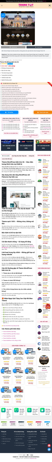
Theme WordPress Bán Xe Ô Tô (18, 377)
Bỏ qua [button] (44, 1)
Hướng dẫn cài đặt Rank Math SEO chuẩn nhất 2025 (46, 344)
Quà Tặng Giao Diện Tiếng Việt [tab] (19, 155)
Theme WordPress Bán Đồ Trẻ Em (6, 358)
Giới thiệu (4, 434)
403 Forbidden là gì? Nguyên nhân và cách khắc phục (46, 349)
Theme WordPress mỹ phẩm (9, 338)
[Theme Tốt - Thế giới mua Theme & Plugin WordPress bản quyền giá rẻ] (26, 5)
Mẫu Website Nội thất (17, 60)
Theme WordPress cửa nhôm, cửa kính (18, 396)
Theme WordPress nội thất (9, 336)
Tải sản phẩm (44, 443)
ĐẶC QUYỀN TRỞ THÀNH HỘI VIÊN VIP (30, 119)
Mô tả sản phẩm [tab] (6, 155)
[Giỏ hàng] (49, 5)
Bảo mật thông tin (6, 441)
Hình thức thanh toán (19, 436)
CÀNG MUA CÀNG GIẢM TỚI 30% (11, 118)
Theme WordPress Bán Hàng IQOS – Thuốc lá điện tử (31, 358)
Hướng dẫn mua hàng (20, 434)
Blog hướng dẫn (31, 448)
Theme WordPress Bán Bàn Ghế (6, 377)
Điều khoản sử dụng (6, 438)
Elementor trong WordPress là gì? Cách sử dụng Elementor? (45, 327)
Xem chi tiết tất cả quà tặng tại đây (11, 325)
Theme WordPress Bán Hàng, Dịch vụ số (6, 396)
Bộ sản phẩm (44, 436)
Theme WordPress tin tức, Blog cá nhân (12, 340)
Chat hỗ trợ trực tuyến (45, 132)
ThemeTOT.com (33, 458)
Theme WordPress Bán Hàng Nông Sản (30, 377)
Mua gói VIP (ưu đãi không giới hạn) (30, 136)
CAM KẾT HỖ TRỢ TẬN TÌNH (45, 119)
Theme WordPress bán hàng (9, 331)
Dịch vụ (3, 436)
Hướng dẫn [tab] (31, 155)
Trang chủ (2, 60)
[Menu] (2, 5)
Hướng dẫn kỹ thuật (32, 434)
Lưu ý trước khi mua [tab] (7, 158)
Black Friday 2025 (46, 332)
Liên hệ (3, 443)
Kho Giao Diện (9, 60)
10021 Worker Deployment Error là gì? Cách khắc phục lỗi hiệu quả (46, 338)
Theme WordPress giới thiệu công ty (11, 333)
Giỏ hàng (43, 441)
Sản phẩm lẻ (44, 434)
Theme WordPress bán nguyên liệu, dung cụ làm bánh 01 (18, 359)
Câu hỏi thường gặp (19, 443)
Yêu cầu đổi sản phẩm (20, 445)
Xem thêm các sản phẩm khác (11, 133)
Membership (44, 438)
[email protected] (47, 127)
